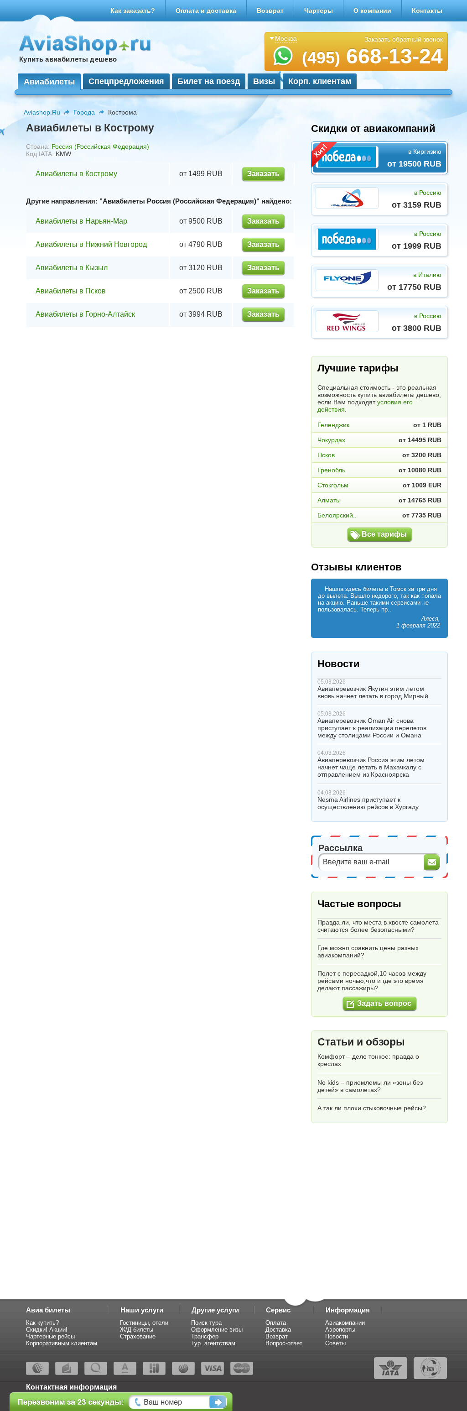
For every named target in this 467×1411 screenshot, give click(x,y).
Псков (326, 455)
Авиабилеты (49, 81)
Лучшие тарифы (358, 368)
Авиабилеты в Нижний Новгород (91, 244)
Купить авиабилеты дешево (68, 59)
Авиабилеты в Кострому (76, 174)
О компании (372, 10)
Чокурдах (331, 440)
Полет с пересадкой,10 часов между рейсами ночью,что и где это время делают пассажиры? (371, 981)
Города (84, 112)
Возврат (270, 10)
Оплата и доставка (206, 10)
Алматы (329, 500)
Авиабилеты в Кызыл (72, 268)
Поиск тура (206, 1322)
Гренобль (331, 470)
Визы (264, 81)
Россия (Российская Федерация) (100, 146)
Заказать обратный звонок (403, 39)
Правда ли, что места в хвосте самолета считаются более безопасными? (378, 926)
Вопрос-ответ (283, 1343)
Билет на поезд (208, 81)
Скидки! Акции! (46, 1329)
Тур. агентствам (213, 1343)
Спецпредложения (126, 81)
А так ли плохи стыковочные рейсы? (371, 1108)
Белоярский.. (337, 515)
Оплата (275, 1322)
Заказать (263, 174)
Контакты (427, 10)
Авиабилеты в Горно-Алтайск (85, 314)
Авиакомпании (345, 1322)
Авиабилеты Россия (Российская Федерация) (179, 201)
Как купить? (42, 1322)
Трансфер (204, 1336)
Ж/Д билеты (136, 1329)
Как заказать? (132, 10)
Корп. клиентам (319, 81)
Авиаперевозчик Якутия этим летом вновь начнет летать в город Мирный (372, 692)
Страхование (138, 1336)
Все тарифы (384, 534)
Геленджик (333, 425)
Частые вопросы (359, 903)
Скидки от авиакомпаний (373, 128)
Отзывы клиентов (356, 567)
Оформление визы (217, 1329)
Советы (335, 1343)
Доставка (278, 1329)
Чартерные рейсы (50, 1336)
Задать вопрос (384, 1003)
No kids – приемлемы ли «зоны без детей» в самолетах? (370, 1086)
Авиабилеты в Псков (71, 291)
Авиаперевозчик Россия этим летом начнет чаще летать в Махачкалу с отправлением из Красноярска (371, 767)
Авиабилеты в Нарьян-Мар (81, 221)
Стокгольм (332, 485)
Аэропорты (340, 1329)
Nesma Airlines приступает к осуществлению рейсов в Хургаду (368, 803)
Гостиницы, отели (144, 1322)
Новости (338, 663)
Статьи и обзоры (361, 1042)
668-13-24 (372, 56)
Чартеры (318, 10)
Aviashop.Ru (42, 112)
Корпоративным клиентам (61, 1343)
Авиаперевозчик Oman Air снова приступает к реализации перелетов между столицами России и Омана (371, 728)
